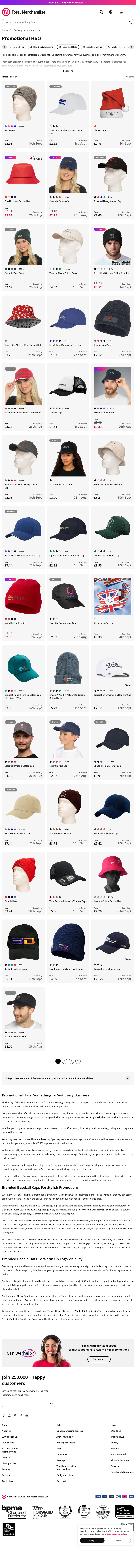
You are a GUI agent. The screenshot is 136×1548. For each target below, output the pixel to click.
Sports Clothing (94, 46)
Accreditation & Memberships (10, 1450)
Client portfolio (9, 1463)
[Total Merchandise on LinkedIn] (26, 1415)
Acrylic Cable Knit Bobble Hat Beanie (20, 1319)
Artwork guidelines (66, 1436)
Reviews (6, 1469)
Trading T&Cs (117, 1436)
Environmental (118, 1454)
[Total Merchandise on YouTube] (20, 1415)
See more (68, 70)
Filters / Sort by (9, 76)
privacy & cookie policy (115, 1534)
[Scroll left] (4, 47)
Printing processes (65, 1442)
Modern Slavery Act (121, 1460)
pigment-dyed (104, 1209)
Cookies (115, 1466)
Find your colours (65, 1475)
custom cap (110, 1113)
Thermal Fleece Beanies (59, 1311)
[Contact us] (101, 12)
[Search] (130, 22)
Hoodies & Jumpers (43, 46)
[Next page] (78, 1061)
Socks (114, 46)
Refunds (115, 1448)
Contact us (7, 1481)
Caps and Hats (34, 30)
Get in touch (99, 1359)
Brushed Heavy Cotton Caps (48, 1239)
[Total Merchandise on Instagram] (9, 1415)
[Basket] (121, 12)
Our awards (8, 1442)
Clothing (17, 30)
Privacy (114, 1442)
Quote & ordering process (69, 1430)
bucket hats (117, 1117)
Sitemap (60, 1460)
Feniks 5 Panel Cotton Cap (39, 1220)
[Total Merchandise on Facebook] (3, 1415)
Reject (118, 1540)
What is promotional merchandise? (66, 1468)
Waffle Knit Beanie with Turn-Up (91, 1311)
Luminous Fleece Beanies (19, 1296)
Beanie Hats (45, 1281)
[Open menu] (131, 12)
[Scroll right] (131, 47)
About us (6, 1430)
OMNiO (6, 1457)
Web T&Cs (116, 1430)
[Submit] (51, 1403)
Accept (92, 1540)
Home (5, 30)
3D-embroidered (39, 1213)
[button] (68, 22)
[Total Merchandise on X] (15, 1415)
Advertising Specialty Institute (54, 1139)
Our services (62, 1481)
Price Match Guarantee (122, 1472)
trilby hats (101, 1117)
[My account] (111, 12)
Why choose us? (10, 1436)
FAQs (59, 1448)
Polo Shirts (18, 46)
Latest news (62, 1454)
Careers (6, 1475)
